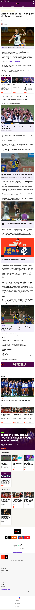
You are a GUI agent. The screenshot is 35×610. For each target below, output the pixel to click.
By (7, 23)
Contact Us (17, 600)
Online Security (17, 606)
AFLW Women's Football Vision (5, 566)
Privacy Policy (21, 560)
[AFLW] (5, 1)
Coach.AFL (2, 582)
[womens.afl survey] (17, 364)
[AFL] (1, 1)
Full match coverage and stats (15, 61)
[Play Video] (17, 115)
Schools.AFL (2, 580)
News (32, 6)
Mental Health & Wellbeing (4, 570)
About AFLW (2, 564)
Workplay (2, 572)
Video (3, 6)
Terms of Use (17, 560)
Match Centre (13, 6)
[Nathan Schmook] (2, 24)
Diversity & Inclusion (4, 568)
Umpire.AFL (2, 584)
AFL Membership (3, 586)
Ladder (23, 6)
